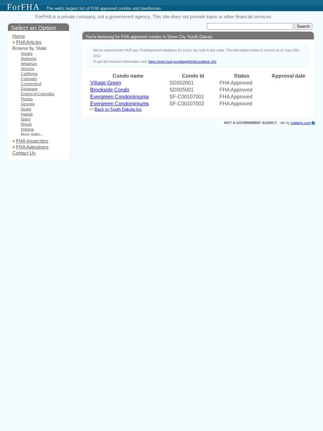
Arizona (27, 69)
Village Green (105, 83)
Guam (26, 109)
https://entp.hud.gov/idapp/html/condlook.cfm (182, 61)
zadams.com (301, 123)
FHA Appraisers (32, 147)
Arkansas (29, 64)
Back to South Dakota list (118, 109)
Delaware (29, 89)
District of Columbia (37, 94)
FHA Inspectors (32, 141)
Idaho (26, 119)
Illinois (26, 124)
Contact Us (24, 153)
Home (18, 36)
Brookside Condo (109, 89)
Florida (27, 99)
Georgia (28, 104)
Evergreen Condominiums (119, 96)
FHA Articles (29, 42)
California (29, 74)
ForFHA (23, 7)
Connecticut (31, 84)
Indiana (27, 129)
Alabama (28, 58)
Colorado (29, 79)
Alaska (26, 53)
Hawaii (27, 114)
